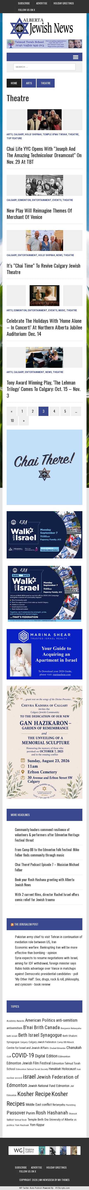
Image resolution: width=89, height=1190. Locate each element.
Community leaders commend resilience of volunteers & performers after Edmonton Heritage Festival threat (47, 835)
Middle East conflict (39, 1105)
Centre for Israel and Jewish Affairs (28, 1048)
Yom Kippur (37, 1125)
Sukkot (10, 1119)
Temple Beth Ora (38, 1119)
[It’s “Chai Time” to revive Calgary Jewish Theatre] (44, 248)
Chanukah (74, 1047)
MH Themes (64, 1180)
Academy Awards (15, 1020)
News (59, 255)
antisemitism (14, 1028)
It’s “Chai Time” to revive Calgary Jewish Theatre (43, 269)
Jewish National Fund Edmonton (48, 1086)
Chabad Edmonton (57, 1048)
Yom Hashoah (22, 1125)
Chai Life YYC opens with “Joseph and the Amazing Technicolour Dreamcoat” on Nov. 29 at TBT (44, 155)
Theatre (73, 134)
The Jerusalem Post (26, 924)
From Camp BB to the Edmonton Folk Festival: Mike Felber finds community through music (47, 852)
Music (61, 310)
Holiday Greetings (64, 3)
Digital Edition (46, 1055)
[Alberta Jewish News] (44, 28)
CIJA (9, 1056)
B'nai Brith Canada (41, 1027)
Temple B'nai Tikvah (55, 134)
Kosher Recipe (34, 1093)
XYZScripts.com (62, 1188)
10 (12, 420)
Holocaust (69, 1069)
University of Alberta (61, 1119)
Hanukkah (55, 1069)
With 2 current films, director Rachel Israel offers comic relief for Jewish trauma (47, 897)
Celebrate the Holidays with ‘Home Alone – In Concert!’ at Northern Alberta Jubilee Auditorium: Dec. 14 (44, 327)
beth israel (12, 1035)
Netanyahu (59, 1105)
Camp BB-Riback (65, 1042)
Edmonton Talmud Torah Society (32, 1069)
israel (29, 1076)
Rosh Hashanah (52, 1113)
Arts (29, 83)
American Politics (40, 1020)
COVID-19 (23, 1055)
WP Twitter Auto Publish (30, 1188)
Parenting (71, 1104)
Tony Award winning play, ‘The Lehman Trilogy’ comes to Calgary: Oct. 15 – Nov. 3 (43, 389)
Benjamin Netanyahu (71, 1028)
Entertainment (41, 200)
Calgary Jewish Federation (42, 1042)
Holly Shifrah (33, 134)
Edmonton (24, 200)
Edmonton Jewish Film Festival (29, 1063)
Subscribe (24, 3)
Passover (16, 1113)
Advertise (41, 3)
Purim (30, 1113)
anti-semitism (66, 1020)
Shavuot (73, 1113)
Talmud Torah (20, 1120)
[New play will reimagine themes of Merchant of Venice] (44, 193)
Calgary (19, 134)
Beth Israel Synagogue (40, 1035)
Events (56, 200)
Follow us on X (26, 10)
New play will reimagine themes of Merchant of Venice (39, 213)
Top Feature (14, 138)
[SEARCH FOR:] (44, 66)
